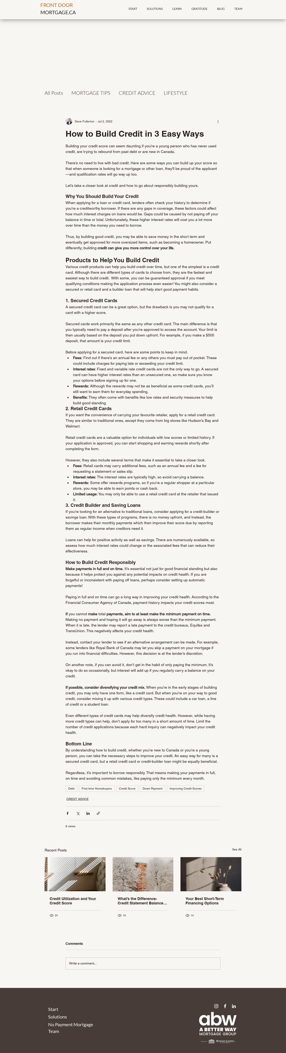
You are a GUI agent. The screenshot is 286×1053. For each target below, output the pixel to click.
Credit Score (127, 788)
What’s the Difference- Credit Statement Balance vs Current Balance (140, 900)
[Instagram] (216, 1006)
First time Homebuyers (97, 788)
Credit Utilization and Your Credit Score (73, 900)
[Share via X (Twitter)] (78, 813)
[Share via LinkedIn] (88, 813)
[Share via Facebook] (68, 813)
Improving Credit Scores (186, 788)
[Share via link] (98, 813)
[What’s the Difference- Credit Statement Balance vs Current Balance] (143, 874)
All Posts (54, 93)
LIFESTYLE (176, 93)
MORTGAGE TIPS (90, 93)
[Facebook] (225, 1006)
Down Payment (152, 788)
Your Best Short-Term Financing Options (205, 900)
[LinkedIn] (234, 1006)
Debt (71, 788)
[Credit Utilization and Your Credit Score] (75, 874)
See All (236, 849)
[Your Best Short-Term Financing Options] (210, 874)
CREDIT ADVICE (137, 93)
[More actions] (217, 121)
